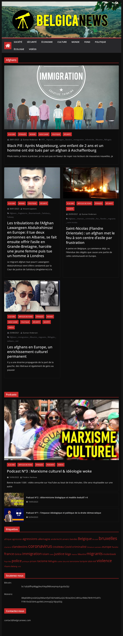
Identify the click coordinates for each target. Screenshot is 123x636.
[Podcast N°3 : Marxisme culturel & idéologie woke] (61, 430)
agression (17, 539)
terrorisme (74, 561)
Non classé (43, 134)
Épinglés (22, 134)
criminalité (90, 218)
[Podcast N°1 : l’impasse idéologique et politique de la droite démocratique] (14, 515)
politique (25, 561)
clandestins (20, 546)
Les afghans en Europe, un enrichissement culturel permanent (29, 351)
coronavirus (40, 546)
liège (68, 554)
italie (52, 554)
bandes (73, 539)
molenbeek (109, 554)
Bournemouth (34, 213)
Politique (100, 41)
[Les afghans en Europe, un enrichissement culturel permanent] (32, 296)
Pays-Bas (7, 561)
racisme (42, 561)
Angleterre (22, 213)
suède (59, 561)
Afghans (49, 139)
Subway (10, 217)
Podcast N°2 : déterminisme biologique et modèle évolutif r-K (57, 497)
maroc (74, 554)
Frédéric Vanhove (29, 477)
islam (45, 554)
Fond (87, 41)
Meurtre (99, 139)
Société (18, 41)
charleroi (7, 547)
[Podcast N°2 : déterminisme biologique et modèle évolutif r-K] (14, 499)
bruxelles (108, 538)
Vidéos (32, 49)
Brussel (95, 539)
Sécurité (32, 41)
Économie (47, 41)
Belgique (85, 538)
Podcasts (50, 465)
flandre (103, 218)
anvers (65, 539)
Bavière (68, 139)
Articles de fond (84, 203)
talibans (10, 341)
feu (97, 218)
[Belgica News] (61, 3)
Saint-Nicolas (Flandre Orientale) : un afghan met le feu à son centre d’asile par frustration (90, 235)
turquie (83, 561)
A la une (11, 134)
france (9, 554)
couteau (58, 547)
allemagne (59, 139)
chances (80, 218)
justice (59, 554)
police (17, 560)
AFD (43, 139)
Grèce (18, 554)
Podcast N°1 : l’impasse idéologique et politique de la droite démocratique (63, 512)
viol (16, 341)
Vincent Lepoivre (30, 208)
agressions (30, 539)
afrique (8, 539)
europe (106, 547)
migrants (112, 218)
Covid (68, 547)
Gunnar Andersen (30, 139)
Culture (62, 41)
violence (104, 560)
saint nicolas (72, 222)
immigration (79, 139)
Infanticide (89, 139)
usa (90, 561)
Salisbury (46, 213)
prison (33, 561)
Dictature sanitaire (94, 547)
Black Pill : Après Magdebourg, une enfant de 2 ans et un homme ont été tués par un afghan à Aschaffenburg (55, 148)
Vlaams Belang (10, 566)
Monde (76, 41)
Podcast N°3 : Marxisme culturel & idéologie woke (49, 471)
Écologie (19, 49)
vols (19, 566)
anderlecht (56, 539)
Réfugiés (107, 139)
